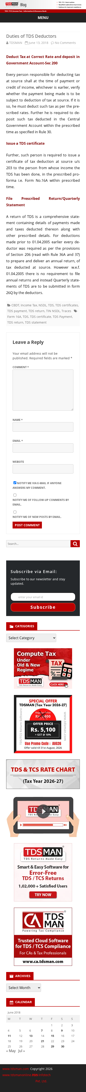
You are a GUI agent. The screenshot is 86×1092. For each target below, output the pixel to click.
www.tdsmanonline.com (20, 1075)
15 (52, 1036)
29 (52, 1046)
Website (18, 462)
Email (18, 441)
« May (11, 1050)
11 (9, 1036)
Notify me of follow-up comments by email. (41, 502)
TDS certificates (66, 305)
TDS (51, 305)
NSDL (43, 305)
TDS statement (36, 322)
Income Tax (29, 305)
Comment (21, 367)
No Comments (65, 43)
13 (30, 1036)
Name (18, 420)
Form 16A (14, 317)
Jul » (21, 1050)
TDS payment (17, 311)
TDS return (36, 311)
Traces (66, 311)
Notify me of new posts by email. (37, 517)
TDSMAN (15, 43)
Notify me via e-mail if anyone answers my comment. (37, 485)
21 (42, 1041)
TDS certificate (40, 317)
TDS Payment (62, 317)
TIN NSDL (53, 311)
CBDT (15, 305)
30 (62, 1046)
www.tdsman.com (15, 1069)
